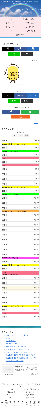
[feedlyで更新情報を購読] (30, 112)
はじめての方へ (30, 395)
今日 (26, 135)
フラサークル (10, 395)
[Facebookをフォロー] (11, 112)
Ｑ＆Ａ (11, 398)
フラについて (10, 392)
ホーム (11, 389)
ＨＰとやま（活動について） (30, 389)
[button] (27, 54)
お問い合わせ (30, 398)
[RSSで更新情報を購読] (20, 117)
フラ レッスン (30, 392)
